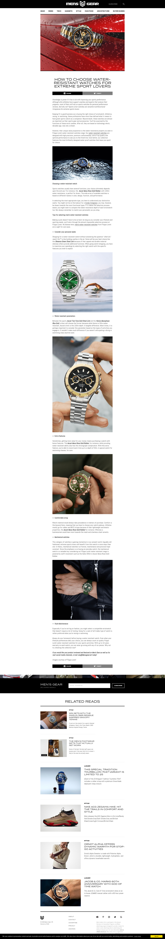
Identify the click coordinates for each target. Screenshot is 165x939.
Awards (71, 929)
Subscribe (118, 685)
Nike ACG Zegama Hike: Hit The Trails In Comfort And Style (103, 809)
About (71, 917)
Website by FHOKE (44, 924)
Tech (59, 11)
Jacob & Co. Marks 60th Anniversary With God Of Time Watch (103, 884)
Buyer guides (119, 11)
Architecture (103, 11)
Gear (42, 11)
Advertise (72, 923)
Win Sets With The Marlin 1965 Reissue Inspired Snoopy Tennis (81, 716)
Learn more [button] (137, 936)
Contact (72, 920)
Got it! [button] (156, 936)
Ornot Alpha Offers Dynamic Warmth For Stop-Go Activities (104, 847)
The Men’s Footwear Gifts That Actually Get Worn (81, 743)
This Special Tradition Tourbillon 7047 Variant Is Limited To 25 (104, 772)
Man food (89, 11)
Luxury (87, 766)
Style (78, 11)
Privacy (71, 926)
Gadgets (68, 11)
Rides (50, 11)
